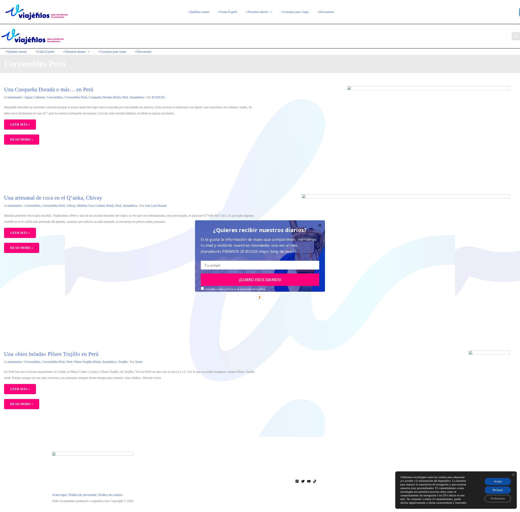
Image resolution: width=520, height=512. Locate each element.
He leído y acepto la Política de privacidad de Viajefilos (235, 289)
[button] (260, 230)
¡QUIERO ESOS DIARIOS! (260, 279)
